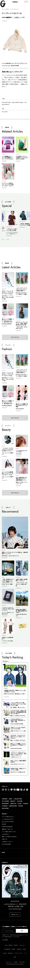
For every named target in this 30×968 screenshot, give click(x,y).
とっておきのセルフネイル (7, 819)
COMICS (25, 804)
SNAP (10, 799)
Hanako (13, 949)
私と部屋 (4, 824)
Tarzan (24, 949)
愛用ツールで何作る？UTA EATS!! (9, 836)
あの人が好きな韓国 (6, 844)
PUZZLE (20, 806)
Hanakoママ (10, 953)
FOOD (19, 804)
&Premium (19, 949)
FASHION (4, 799)
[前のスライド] (3, 239)
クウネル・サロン (18, 953)
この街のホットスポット (7, 841)
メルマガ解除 (5, 939)
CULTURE (19, 801)
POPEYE (16, 945)
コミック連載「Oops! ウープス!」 (9, 831)
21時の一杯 (4, 839)
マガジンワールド (8, 962)
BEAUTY (13, 801)
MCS (15, 957)
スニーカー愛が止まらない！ (8, 816)
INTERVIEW (5, 804)
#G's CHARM (4, 111)
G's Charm (7, 9)
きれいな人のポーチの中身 (7, 821)
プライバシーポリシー (18, 934)
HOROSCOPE (13, 806)
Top (2, 9)
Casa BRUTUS (7, 949)
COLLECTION (18, 799)
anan (6, 945)
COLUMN (4, 806)
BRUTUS (10, 945)
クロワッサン (22, 945)
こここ (25, 953)
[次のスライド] (5, 239)
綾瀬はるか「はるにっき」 (7, 829)
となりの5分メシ (5, 834)
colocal (4, 953)
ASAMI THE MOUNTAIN (7, 826)
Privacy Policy (22, 962)
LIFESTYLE (13, 804)
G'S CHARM (5, 801)
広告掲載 (15, 962)
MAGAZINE (5, 808)
